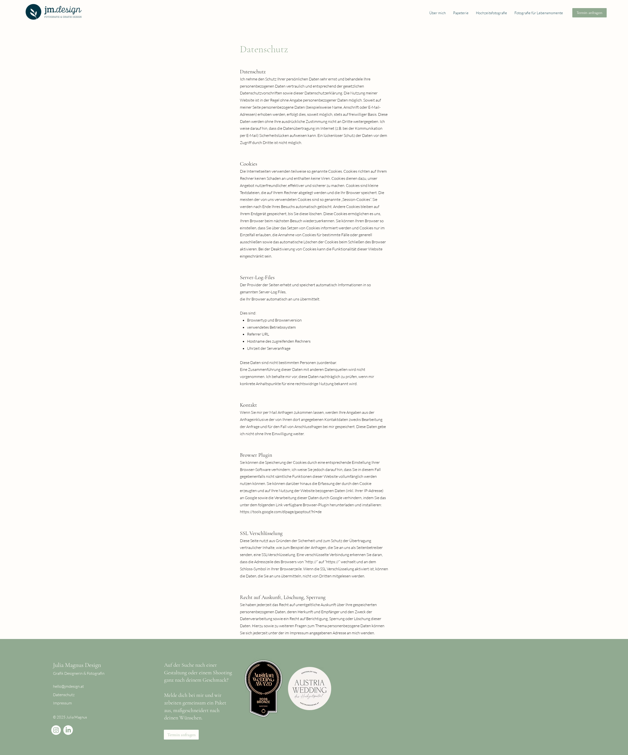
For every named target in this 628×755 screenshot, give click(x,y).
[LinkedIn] (68, 730)
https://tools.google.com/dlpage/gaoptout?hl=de (281, 511)
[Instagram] (56, 730)
